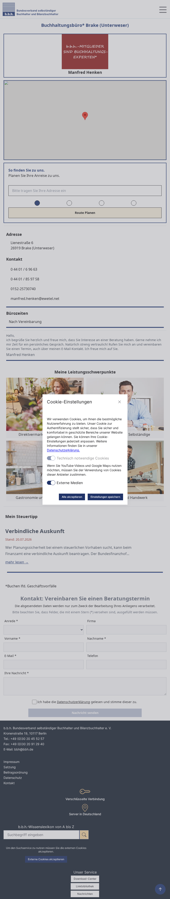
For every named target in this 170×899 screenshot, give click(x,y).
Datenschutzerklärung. (63, 450)
